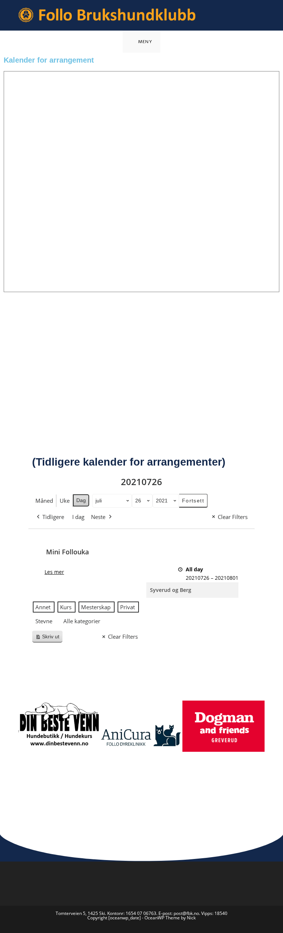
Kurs (65, 607)
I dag (78, 516)
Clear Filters (233, 516)
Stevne (43, 621)
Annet (42, 607)
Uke (65, 500)
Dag (81, 500)
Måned (44, 500)
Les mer (54, 571)
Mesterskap (96, 607)
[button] (10, 741)
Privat (127, 607)
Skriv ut (49, 638)
